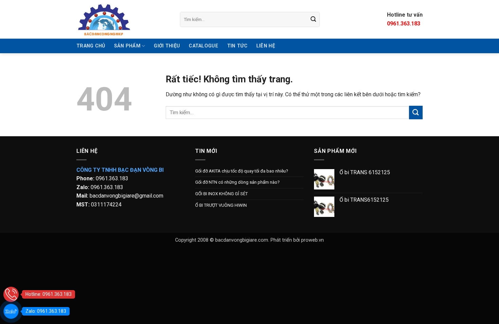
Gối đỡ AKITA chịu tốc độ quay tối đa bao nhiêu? (241, 171)
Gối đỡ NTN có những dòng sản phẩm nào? (237, 182)
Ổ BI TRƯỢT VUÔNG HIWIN (221, 205)
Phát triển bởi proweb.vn (297, 240)
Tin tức (237, 46)
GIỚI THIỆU (167, 46)
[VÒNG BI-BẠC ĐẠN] (123, 19)
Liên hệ (265, 46)
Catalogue (203, 46)
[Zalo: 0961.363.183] (11, 311)
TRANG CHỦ (90, 46)
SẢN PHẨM (127, 46)
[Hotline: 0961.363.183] (11, 294)
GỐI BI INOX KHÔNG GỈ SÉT (221, 193)
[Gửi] (313, 19)
